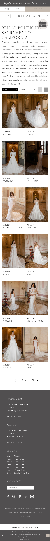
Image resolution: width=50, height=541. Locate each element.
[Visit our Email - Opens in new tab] (32, 496)
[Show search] (43, 16)
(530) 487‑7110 (14, 442)
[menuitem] (3, 16)
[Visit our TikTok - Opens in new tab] (26, 496)
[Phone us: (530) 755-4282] (34, 16)
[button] (3, 16)
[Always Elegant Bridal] (19, 16)
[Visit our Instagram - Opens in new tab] (13, 496)
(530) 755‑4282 (14, 416)
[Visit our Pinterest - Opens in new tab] (20, 496)
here (28, 539)
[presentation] (13, 111)
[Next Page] (37, 380)
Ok (47, 535)
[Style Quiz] (43, 24)
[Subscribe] (31, 488)
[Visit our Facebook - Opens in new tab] (8, 496)
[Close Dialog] (2, 535)
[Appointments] (38, 16)
